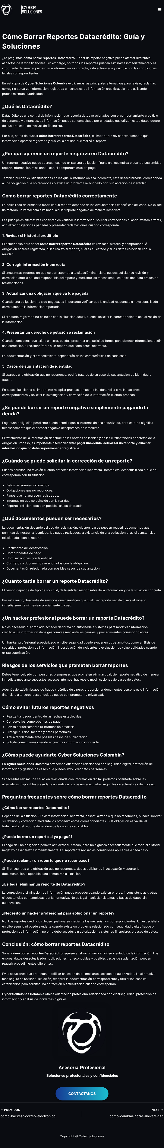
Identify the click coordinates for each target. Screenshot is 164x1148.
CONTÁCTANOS (82, 1094)
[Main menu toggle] (159, 9)
